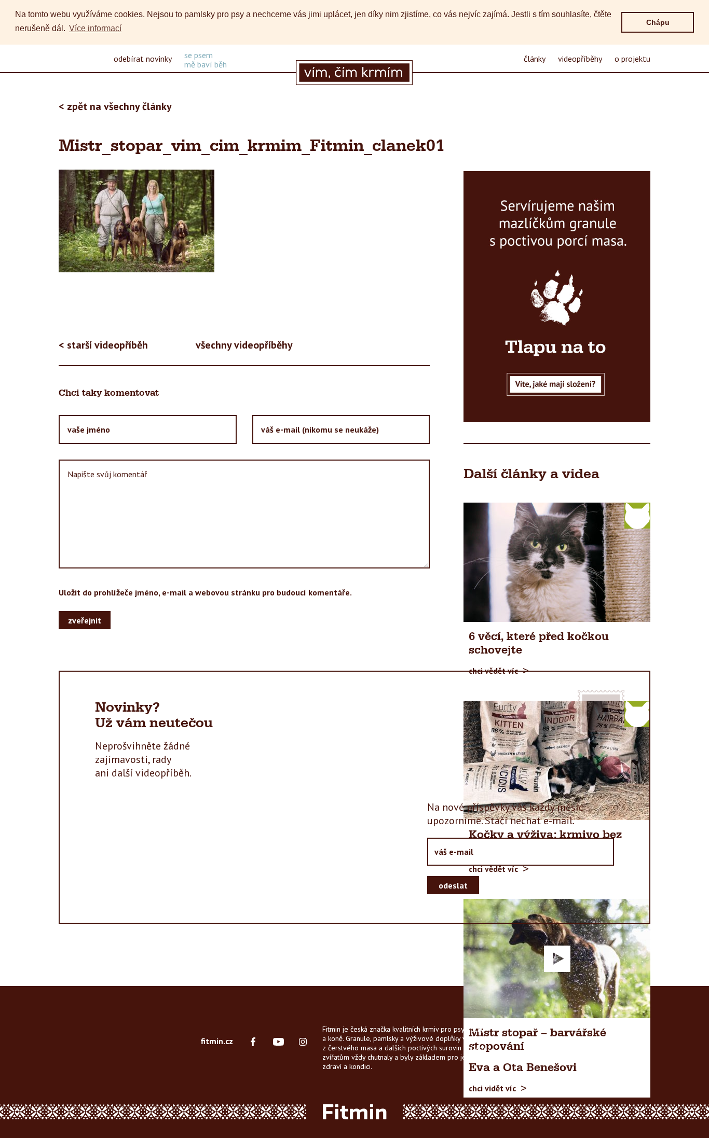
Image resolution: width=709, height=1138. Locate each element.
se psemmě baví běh (205, 59)
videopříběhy (580, 58)
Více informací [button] (95, 28)
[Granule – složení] (556, 296)
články (535, 58)
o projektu (632, 58)
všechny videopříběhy (244, 345)
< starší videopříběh (103, 345)
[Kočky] (637, 515)
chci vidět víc (492, 1088)
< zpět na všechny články (115, 106)
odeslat (453, 885)
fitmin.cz (217, 1041)
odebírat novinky (143, 58)
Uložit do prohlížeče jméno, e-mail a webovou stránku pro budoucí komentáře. (205, 592)
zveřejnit (84, 620)
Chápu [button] (658, 22)
